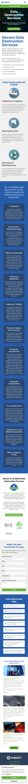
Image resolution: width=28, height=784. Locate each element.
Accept (14, 777)
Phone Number (5, 575)
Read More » (5, 692)
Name (3, 561)
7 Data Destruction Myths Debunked (13, 708)
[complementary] (14, 774)
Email (3, 571)
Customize (14, 781)
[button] (24, 2)
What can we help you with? (9, 580)
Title (3, 566)
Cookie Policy (8, 774)
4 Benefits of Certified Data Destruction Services (11, 678)
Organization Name (7, 556)
